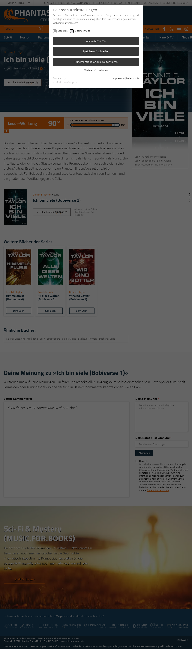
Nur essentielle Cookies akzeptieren (96, 62)
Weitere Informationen (96, 70)
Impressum (118, 78)
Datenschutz (132, 78)
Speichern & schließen (96, 51)
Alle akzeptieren (96, 41)
